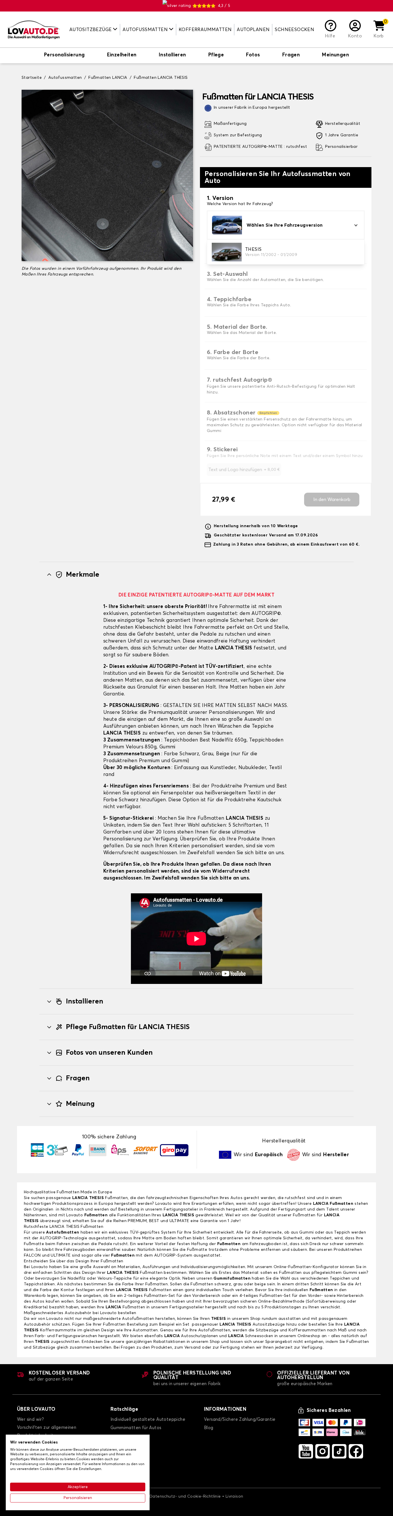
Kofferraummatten (205, 29)
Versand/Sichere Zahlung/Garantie (240, 1419)
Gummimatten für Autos (135, 1428)
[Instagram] (322, 1451)
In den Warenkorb (331, 499)
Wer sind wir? (30, 1419)
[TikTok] (339, 1451)
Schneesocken (294, 29)
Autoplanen (253, 29)
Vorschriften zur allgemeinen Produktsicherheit (46, 1431)
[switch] (64, 55)
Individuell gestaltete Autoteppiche (147, 1419)
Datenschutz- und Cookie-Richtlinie (185, 1496)
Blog (208, 1428)
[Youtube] (306, 1451)
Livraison (234, 1496)
